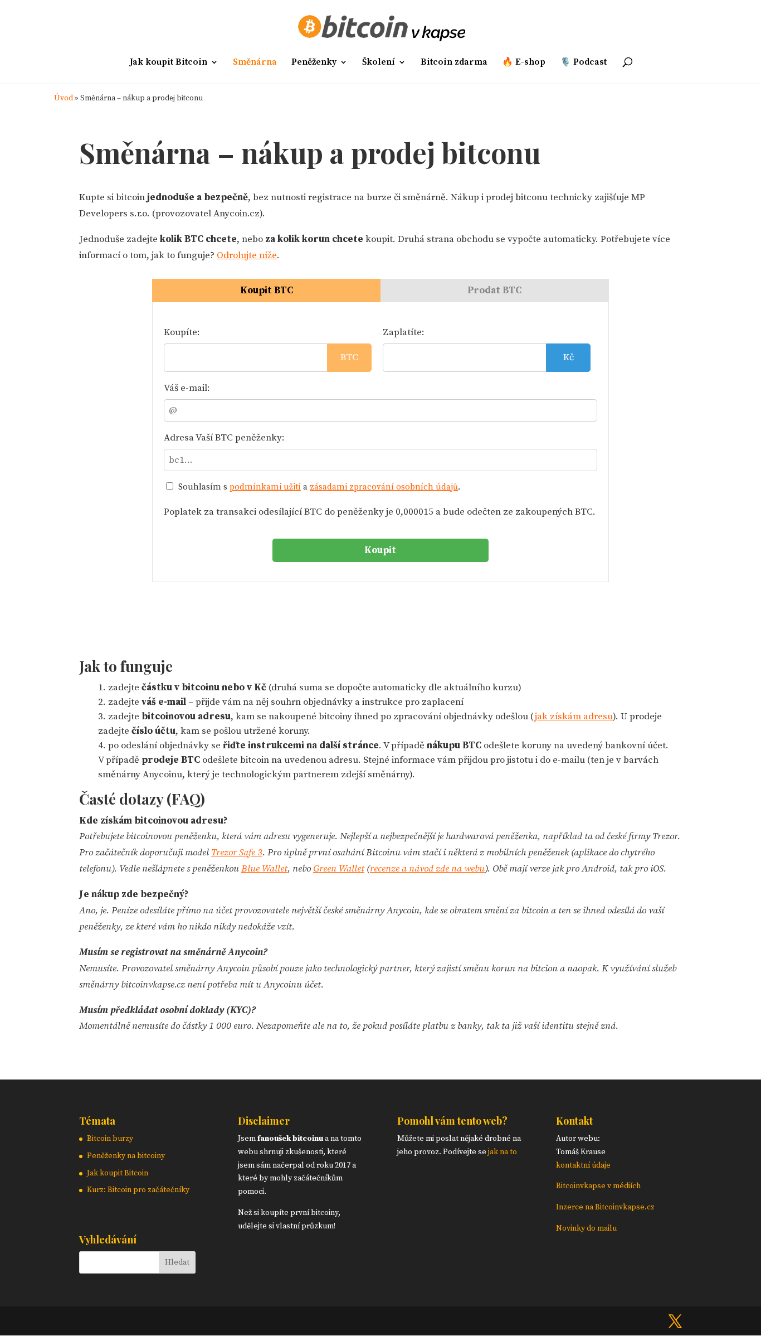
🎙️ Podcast (583, 62)
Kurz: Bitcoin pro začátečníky (138, 1190)
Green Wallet (338, 869)
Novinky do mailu (586, 1228)
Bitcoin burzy (110, 1139)
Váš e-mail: (187, 388)
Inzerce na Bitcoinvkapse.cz (606, 1207)
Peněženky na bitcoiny (126, 1156)
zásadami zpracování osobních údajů (384, 487)
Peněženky (313, 62)
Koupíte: (182, 332)
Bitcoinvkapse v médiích (598, 1186)
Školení (378, 62)
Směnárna (255, 62)
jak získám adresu (574, 716)
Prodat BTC (494, 290)
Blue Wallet (264, 869)
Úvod (63, 98)
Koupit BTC (266, 290)
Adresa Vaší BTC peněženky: (224, 438)
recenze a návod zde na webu (427, 869)
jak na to (502, 1152)
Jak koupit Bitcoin (168, 62)
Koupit (380, 550)
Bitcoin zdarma (454, 62)
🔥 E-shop (523, 62)
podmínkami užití (265, 487)
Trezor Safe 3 (236, 852)
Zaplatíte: (404, 332)
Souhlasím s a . (318, 487)
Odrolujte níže (247, 255)
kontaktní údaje (583, 1165)
